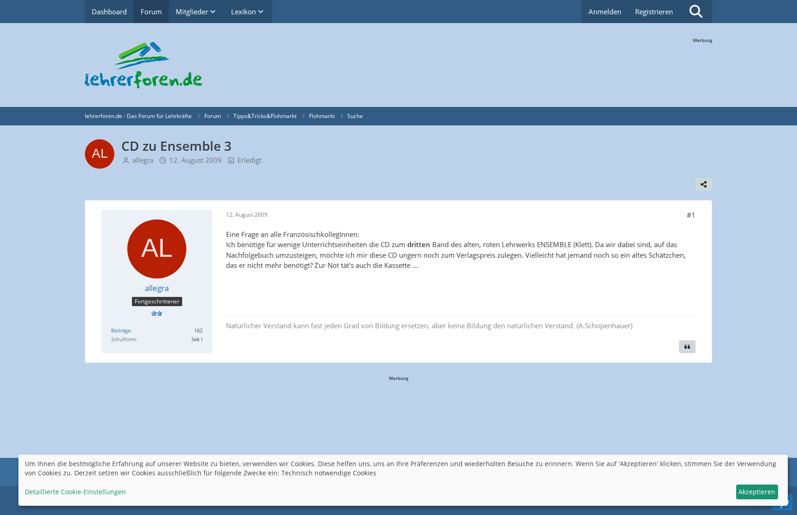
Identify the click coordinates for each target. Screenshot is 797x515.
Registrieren (654, 11)
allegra (143, 160)
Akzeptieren (756, 491)
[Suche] (696, 11)
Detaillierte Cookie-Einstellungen (75, 491)
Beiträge (121, 330)
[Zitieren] (687, 346)
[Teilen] (704, 184)
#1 (691, 214)
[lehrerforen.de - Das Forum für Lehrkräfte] (398, 65)
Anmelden (605, 11)
